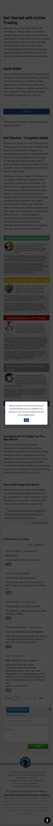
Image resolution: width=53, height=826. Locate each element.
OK (26, 420)
